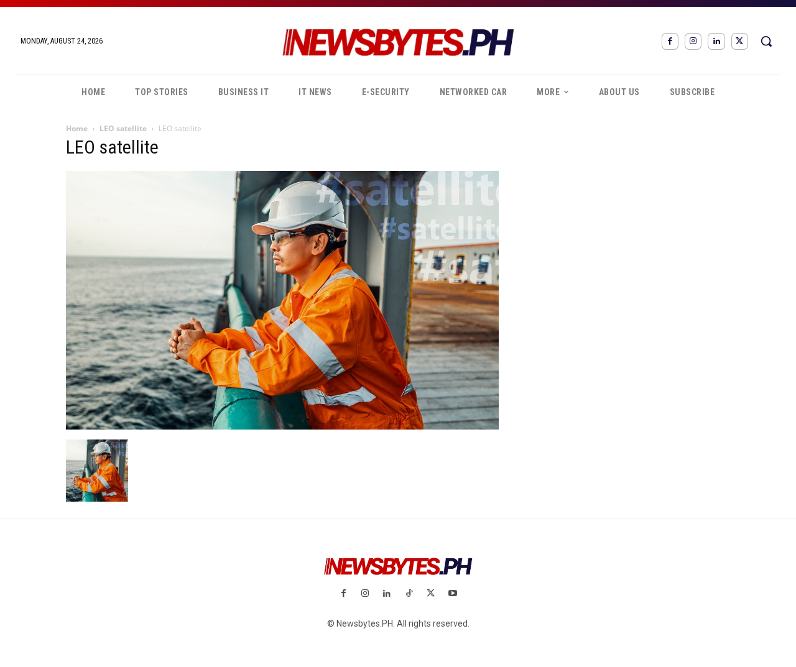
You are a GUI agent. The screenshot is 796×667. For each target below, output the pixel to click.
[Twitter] (739, 41)
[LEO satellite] (282, 426)
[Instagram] (693, 41)
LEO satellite (123, 128)
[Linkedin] (716, 41)
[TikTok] (409, 594)
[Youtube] (452, 594)
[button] (766, 41)
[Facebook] (670, 41)
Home (77, 128)
